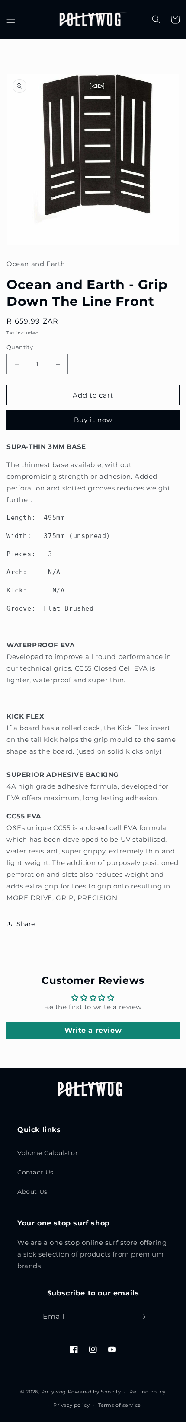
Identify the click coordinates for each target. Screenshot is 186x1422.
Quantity (19, 347)
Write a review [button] (93, 1030)
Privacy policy (71, 1405)
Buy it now (93, 420)
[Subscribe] (142, 1317)
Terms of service (119, 1405)
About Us (32, 1192)
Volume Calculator (47, 1153)
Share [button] (25, 924)
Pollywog (53, 1392)
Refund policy (147, 1392)
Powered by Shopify (94, 1392)
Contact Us (35, 1172)
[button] (10, 19)
